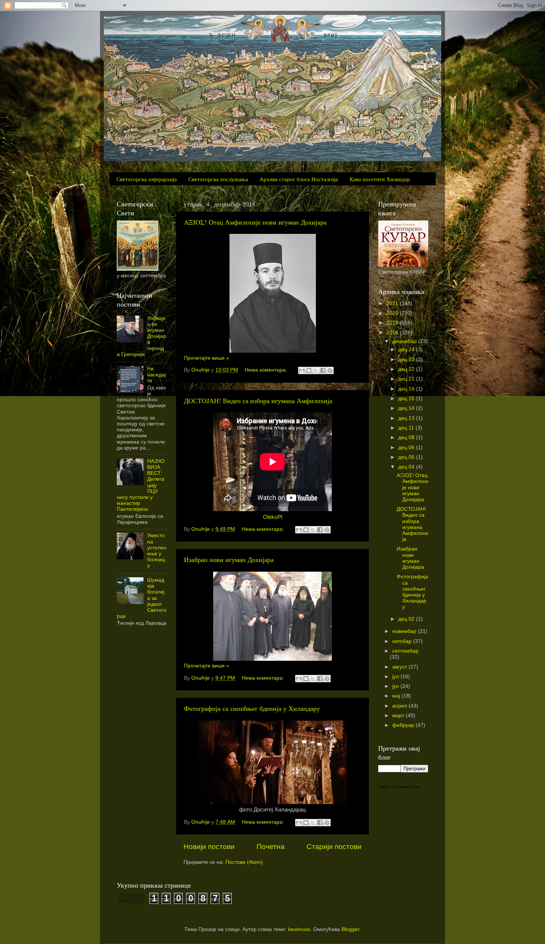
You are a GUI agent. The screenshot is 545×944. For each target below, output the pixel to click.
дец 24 (407, 349)
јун (396, 686)
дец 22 (407, 369)
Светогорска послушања (218, 179)
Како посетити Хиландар (380, 179)
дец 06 (407, 447)
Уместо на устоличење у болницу (156, 550)
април (400, 706)
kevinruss (299, 929)
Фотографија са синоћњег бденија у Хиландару (252, 708)
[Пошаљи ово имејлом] (301, 370)
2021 (393, 303)
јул (396, 676)
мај (397, 696)
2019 (393, 323)
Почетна (271, 846)
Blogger (350, 929)
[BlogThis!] (309, 370)
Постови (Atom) (244, 862)
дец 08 (407, 437)
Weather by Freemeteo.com (399, 787)
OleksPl (272, 517)
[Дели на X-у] (316, 370)
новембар (405, 631)
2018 (393, 333)
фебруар (404, 725)
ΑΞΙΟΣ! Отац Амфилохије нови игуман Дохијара (255, 222)
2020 (393, 313)
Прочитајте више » (206, 358)
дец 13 (407, 418)
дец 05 (407, 457)
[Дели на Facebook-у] (323, 370)
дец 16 (407, 389)
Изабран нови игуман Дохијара (229, 559)
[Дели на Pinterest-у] (330, 370)
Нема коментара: (266, 370)
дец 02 (407, 619)
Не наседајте (156, 374)
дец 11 (407, 428)
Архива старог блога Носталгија (299, 179)
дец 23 (407, 359)
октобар (402, 641)
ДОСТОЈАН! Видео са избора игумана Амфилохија (258, 400)
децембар (405, 341)
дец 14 (407, 408)
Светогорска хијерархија (146, 179)
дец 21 (407, 379)
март (399, 715)
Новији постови (209, 846)
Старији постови (334, 846)
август (400, 667)
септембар (405, 651)
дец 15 (407, 398)
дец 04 (407, 467)
